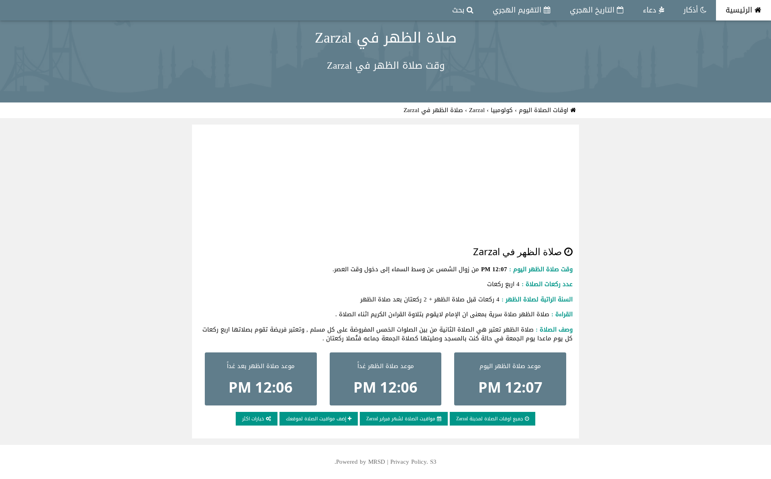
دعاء (651, 10)
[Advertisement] (385, 184)
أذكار (691, 10)
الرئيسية (740, 10)
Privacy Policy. (409, 461)
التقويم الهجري (518, 10)
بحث (459, 10)
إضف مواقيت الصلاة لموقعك (317, 418)
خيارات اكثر (254, 418)
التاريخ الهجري (593, 10)
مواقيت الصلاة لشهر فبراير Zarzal (401, 418)
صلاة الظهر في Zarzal (386, 37)
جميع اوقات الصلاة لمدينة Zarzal (490, 418)
